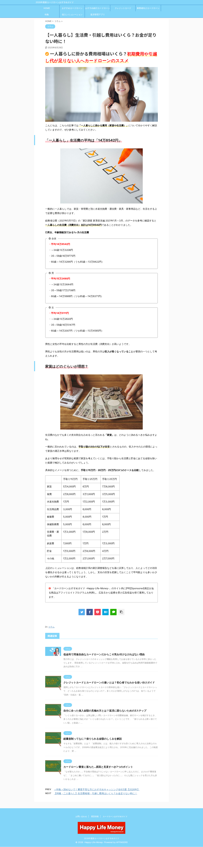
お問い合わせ (81, 816)
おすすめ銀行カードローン (97, 8)
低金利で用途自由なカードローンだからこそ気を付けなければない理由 (104, 654)
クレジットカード (123, 8)
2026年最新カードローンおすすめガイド (101, 838)
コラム (51, 627)
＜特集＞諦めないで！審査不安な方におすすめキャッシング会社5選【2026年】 (97, 789)
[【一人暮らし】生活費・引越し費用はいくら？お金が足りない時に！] (105, 612)
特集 (47, 14)
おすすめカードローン (72, 8)
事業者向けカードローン (148, 8)
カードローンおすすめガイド (115, 816)
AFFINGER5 (122, 842)
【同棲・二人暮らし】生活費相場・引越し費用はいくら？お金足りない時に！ (95, 793)
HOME (47, 8)
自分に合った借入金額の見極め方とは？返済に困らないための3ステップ (104, 710)
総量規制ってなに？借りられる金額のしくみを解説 (92, 738)
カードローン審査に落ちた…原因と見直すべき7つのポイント (98, 766)
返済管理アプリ (97, 14)
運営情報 (95, 816)
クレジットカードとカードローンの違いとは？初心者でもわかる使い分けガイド (109, 682)
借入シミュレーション (72, 14)
